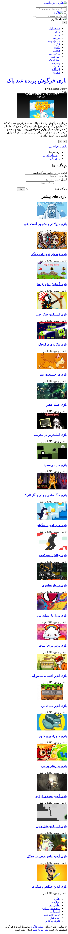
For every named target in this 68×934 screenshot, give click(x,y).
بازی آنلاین (54, 158)
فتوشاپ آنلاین (52, 920)
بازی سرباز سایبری (54, 585)
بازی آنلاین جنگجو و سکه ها (49, 886)
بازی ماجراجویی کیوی (52, 736)
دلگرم (56, 899)
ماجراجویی (54, 41)
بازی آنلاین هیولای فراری (51, 796)
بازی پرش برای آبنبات (53, 645)
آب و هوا (55, 917)
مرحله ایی (54, 53)
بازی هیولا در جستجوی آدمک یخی (45, 224)
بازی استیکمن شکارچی (51, 314)
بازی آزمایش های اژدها (52, 284)
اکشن (57, 47)
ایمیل (64, 179)
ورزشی (56, 37)
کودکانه (56, 69)
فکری (57, 44)
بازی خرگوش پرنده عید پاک (37, 81)
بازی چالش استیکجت (53, 555)
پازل (57, 34)
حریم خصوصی (52, 914)
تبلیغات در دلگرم (51, 908)
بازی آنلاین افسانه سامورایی (49, 675)
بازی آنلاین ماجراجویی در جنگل (47, 856)
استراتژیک (54, 59)
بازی (57, 31)
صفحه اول (54, 28)
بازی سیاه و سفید (55, 465)
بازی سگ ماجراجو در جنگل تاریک (45, 495)
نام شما (62, 176)
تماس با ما (54, 905)
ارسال (21, 189)
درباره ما (55, 902)
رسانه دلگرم (37, 926)
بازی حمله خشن (56, 404)
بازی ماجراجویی (58, 146)
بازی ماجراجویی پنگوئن (52, 525)
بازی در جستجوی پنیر (53, 374)
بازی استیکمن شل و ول (51, 826)
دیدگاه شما (61, 189)
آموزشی (55, 56)
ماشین (56, 72)
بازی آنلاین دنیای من (54, 706)
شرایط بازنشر (40, 929)
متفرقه (56, 63)
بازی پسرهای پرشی (54, 766)
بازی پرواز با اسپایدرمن (52, 615)
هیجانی (56, 50)
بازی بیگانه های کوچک (52, 344)
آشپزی (56, 66)
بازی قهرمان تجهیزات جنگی (49, 254)
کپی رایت (55, 911)
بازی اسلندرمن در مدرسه (50, 434)
